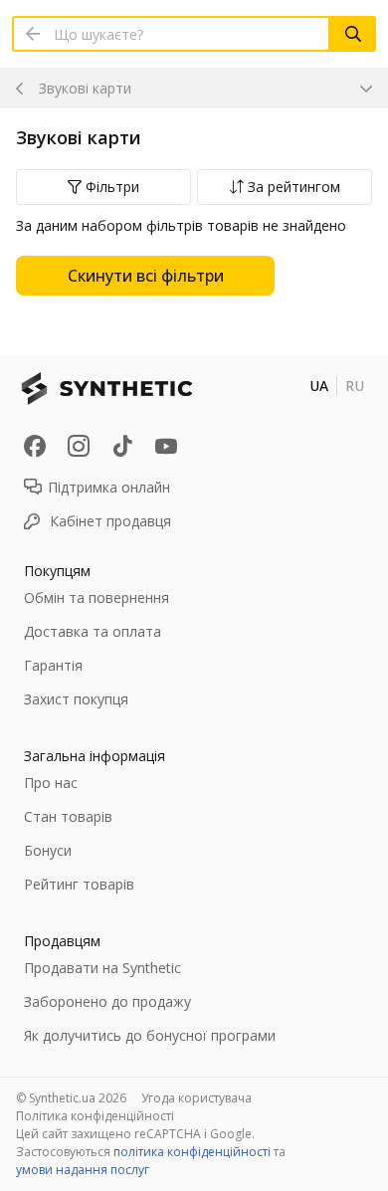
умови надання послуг (82, 1169)
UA (318, 385)
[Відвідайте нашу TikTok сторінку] (122, 446)
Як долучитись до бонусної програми (150, 1035)
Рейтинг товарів (79, 884)
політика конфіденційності (192, 1151)
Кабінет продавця (110, 520)
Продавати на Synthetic (102, 967)
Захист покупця (76, 699)
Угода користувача (196, 1098)
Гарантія (53, 665)
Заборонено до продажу (107, 1001)
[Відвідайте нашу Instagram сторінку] (78, 446)
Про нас (51, 782)
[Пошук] (353, 34)
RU (354, 385)
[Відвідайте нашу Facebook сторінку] (35, 446)
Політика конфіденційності (95, 1115)
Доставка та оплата (92, 631)
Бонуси (48, 850)
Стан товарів (68, 816)
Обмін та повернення (96, 597)
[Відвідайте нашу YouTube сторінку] (166, 446)
